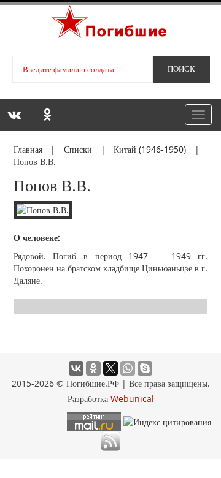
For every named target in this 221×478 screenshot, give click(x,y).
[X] (110, 368)
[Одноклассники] (93, 368)
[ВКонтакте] (76, 368)
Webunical (132, 398)
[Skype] (145, 368)
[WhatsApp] (127, 368)
